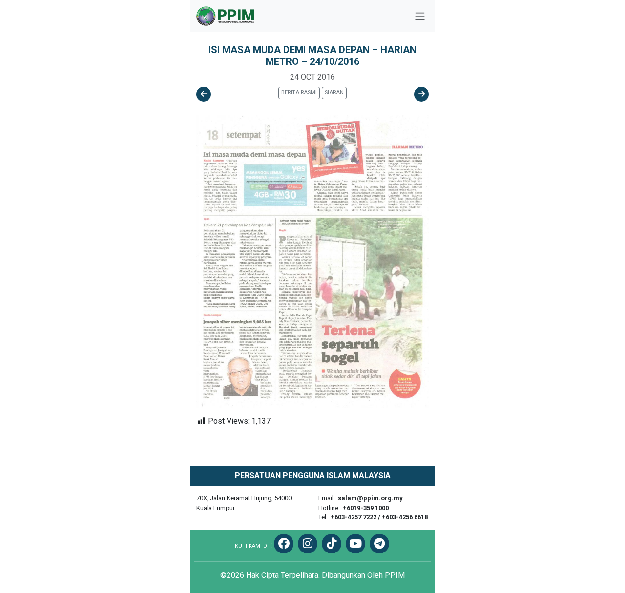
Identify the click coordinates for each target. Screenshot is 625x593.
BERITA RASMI (299, 92)
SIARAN (334, 92)
